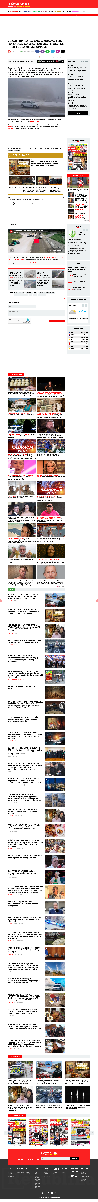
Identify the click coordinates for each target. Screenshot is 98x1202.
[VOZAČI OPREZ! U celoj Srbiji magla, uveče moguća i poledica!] (58, 284)
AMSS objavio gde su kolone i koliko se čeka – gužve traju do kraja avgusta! (24, 641)
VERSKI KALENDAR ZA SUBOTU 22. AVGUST (14, 188)
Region (28, 1172)
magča (35, 295)
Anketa (78, 263)
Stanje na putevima (19, 292)
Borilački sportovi (37, 1178)
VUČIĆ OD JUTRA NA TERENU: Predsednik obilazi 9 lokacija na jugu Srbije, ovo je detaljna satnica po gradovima (23, 659)
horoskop (78, 226)
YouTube (60, 257)
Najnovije (71, 61)
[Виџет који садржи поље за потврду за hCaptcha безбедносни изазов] (19, 321)
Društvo (11, 277)
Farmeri (55, 1173)
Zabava (69, 11)
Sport (37, 1168)
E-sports (37, 1186)
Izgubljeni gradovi (78, 15)
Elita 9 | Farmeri (56, 1169)
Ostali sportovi (37, 1182)
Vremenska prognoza (14, 679)
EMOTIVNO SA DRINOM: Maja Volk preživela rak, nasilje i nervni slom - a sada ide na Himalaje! (24, 873)
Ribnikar (59, 15)
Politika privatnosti (84, 1181)
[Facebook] (37, 51)
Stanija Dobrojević (90, 15)
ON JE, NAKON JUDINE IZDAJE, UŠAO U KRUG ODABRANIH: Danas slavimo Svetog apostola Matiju (41, 189)
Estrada (46, 1171)
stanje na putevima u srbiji (20, 295)
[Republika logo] (19, 4)
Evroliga (37, 1187)
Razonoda (47, 1176)
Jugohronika (20, 1172)
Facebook (47, 257)
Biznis (64, 1168)
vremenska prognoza (78, 299)
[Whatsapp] (47, 51)
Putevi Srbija (42, 295)
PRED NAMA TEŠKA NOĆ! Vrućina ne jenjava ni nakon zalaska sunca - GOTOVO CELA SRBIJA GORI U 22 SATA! (24, 781)
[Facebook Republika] (43, 1193)
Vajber (22, 259)
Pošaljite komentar (57, 320)
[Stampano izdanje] (78, 157)
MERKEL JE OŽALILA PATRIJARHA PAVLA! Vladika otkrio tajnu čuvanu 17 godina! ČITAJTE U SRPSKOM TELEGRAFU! (24, 628)
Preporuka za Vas (16, 374)
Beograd (39, 277)
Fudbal (37, 1171)
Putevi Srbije (34, 121)
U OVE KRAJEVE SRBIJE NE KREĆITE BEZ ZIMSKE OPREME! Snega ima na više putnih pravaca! (15, 273)
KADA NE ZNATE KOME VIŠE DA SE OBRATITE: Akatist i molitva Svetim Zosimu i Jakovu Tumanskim (23, 1011)
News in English (74, 1175)
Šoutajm (37, 1184)
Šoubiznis (46, 1173)
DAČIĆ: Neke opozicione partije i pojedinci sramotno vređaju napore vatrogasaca (23, 904)
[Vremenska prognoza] (73, 312)
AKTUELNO (11, 15)
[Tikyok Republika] (46, 1193)
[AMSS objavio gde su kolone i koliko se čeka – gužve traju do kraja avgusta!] (55, 646)
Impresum (83, 1171)
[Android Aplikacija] (41, 61)
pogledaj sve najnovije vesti (78, 112)
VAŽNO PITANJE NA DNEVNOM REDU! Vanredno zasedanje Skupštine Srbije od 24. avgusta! (25, 950)
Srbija (39, 286)
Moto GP (37, 1180)
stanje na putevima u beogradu (46, 292)
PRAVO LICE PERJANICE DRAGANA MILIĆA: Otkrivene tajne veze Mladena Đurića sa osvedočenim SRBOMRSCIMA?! (25, 1027)
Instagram (53, 257)
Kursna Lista (78, 328)
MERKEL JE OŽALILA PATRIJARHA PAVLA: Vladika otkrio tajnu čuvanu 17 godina (24, 811)
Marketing (83, 1179)
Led (30, 295)
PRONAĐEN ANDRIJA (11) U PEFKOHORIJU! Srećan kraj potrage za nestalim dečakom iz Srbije (24, 981)
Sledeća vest (58, 299)
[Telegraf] (53, 51)
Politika (10, 848)
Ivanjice (10, 128)
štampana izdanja (17, 1115)
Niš (70, 305)
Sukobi (28, 1173)
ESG (63, 1172)
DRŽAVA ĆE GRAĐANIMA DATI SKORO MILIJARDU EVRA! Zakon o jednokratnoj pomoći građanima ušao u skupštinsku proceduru (25, 935)
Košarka (37, 1175)
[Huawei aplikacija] (59, 61)
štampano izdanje (78, 140)
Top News (75, 1171)
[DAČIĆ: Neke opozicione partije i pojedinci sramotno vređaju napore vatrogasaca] (55, 907)
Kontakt (83, 1178)
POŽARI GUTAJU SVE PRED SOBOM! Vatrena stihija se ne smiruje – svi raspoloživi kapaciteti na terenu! (23, 596)
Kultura (46, 1175)
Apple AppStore (43, 263)
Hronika (50, 11)
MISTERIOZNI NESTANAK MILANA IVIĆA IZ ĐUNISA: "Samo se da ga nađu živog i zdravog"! (25, 919)
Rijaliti (45, 1172)
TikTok (11, 259)
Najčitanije (84, 61)
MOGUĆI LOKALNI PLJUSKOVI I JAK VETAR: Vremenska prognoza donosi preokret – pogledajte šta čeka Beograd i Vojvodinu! (25, 674)
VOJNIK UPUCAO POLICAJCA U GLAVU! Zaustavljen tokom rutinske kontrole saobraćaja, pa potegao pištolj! (77, 70)
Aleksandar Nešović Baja (34, 15)
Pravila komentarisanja (85, 1175)
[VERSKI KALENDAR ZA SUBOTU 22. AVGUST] (15, 180)
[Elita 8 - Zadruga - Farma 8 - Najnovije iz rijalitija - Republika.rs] (77, 11)
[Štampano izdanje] (17, 1132)
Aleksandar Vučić (20, 15)
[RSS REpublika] (52, 1193)
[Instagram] (58, 51)
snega (10, 126)
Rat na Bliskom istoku (49, 15)
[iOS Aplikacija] (50, 61)
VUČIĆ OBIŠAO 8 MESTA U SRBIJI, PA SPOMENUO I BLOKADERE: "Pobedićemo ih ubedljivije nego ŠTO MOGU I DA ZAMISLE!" (25, 843)
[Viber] (42, 51)
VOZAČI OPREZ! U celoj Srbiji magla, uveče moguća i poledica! (43, 283)
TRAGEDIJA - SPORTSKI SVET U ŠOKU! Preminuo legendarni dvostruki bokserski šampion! (77, 1107)
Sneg (35, 292)
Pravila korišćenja (83, 1173)
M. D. (17, 51)
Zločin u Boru (67, 15)
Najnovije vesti (15, 1056)
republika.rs (47, 1197)
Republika (84, 1168)
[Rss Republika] (49, 1193)
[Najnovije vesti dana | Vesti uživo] (36, 11)
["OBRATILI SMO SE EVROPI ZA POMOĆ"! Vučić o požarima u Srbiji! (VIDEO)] (55, 861)
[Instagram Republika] (55, 1193)
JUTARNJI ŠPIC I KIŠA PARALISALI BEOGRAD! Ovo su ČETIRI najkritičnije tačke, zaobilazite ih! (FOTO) (44, 273)
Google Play (34, 263)
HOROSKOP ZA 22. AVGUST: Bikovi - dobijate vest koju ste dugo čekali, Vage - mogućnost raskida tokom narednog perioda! (25, 735)
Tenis (36, 1176)
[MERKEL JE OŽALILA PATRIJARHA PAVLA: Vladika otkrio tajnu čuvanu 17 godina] (55, 815)
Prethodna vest (15, 299)
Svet (64, 11)
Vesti (20, 11)
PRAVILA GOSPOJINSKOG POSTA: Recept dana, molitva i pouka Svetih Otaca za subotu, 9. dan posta (45, 163)
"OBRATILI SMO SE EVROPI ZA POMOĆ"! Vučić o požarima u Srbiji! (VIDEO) (25, 857)
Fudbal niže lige (38, 1173)
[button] (84, 230)
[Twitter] (63, 51)
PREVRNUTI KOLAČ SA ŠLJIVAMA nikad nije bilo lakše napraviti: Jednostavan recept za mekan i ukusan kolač (24, 827)
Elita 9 (55, 1172)
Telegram (17, 259)
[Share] (46, 595)
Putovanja (75, 1168)
